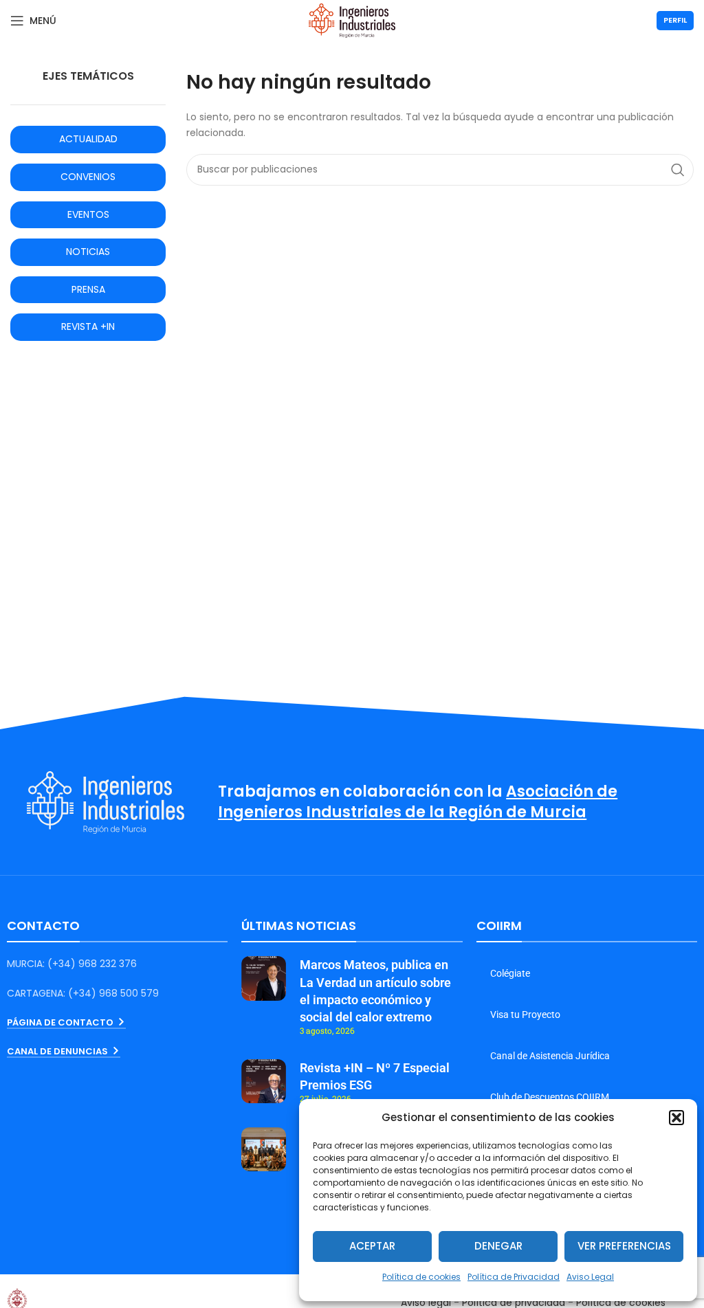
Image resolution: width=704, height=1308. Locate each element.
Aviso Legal (590, 1277)
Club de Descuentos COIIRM (549, 1096)
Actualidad (88, 139)
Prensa (88, 289)
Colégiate (510, 973)
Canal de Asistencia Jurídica (550, 1055)
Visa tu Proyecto (525, 1014)
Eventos (88, 214)
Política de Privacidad (514, 1277)
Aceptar (372, 1246)
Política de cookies (421, 1277)
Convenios (88, 177)
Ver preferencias (624, 1246)
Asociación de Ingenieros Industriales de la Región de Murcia (417, 802)
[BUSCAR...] (678, 170)
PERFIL (675, 19)
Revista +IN (88, 326)
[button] (676, 1117)
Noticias (88, 251)
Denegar (498, 1246)
